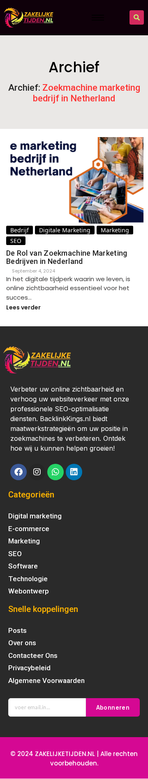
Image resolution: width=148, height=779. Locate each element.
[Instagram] (37, 472)
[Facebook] (18, 472)
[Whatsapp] (55, 472)
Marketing (115, 230)
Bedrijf (19, 230)
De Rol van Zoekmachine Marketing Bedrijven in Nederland (66, 257)
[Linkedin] (74, 472)
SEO (15, 241)
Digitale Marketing (64, 230)
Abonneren (113, 707)
